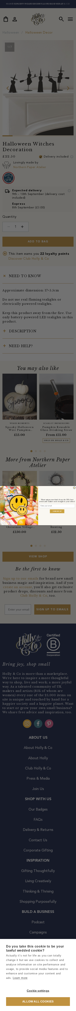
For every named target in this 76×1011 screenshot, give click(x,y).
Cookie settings (38, 990)
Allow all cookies (38, 1001)
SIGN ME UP (57, 511)
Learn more (20, 977)
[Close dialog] (74, 487)
